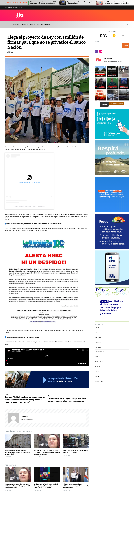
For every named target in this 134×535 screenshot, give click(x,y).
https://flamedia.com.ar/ (27, 419)
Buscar (97, 42)
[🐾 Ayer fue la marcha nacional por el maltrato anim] (124, 71)
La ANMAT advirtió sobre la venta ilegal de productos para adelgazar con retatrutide (76, 2)
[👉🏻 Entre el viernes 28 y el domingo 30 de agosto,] (112, 71)
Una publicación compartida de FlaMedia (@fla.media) (29, 206)
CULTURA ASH (45, 24)
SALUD (97, 376)
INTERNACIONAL (100, 352)
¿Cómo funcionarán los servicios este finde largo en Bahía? (75, 451)
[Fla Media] (13, 418)
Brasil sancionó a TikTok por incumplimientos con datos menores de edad (113, 2)
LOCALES (16, 24)
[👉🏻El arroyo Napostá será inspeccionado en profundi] (100, 71)
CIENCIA (97, 327)
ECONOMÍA (98, 347)
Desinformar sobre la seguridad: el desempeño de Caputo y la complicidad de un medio (46, 486)
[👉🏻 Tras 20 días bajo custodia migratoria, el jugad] (112, 83)
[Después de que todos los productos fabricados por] (100, 95)
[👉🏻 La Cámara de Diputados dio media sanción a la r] (124, 83)
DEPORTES (98, 342)
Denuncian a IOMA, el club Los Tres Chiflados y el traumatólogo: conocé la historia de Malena (47, 452)
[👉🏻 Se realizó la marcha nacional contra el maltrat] (112, 95)
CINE (38, 24)
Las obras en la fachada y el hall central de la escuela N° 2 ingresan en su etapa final (17, 452)
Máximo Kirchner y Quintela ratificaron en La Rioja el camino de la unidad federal (76, 486)
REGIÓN (32, 24)
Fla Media (10, 52)
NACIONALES (24, 24)
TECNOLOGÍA (99, 381)
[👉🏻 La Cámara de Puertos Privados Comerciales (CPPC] (124, 95)
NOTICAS (97, 366)
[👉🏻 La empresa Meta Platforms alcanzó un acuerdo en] (100, 83)
